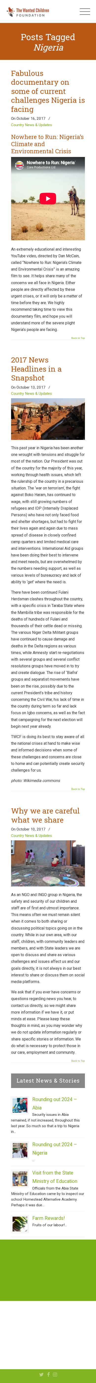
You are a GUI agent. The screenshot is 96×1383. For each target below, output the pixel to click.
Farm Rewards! (48, 1218)
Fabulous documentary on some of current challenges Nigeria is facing (48, 91)
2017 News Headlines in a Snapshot (36, 368)
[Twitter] (41, 1374)
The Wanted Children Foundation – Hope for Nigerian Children (27, 11)
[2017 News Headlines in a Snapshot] (48, 438)
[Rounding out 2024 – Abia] (20, 1105)
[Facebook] (48, 1374)
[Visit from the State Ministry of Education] (20, 1178)
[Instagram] (55, 1374)
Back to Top (78, 338)
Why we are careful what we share (45, 815)
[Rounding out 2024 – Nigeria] (20, 1150)
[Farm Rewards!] (20, 1224)
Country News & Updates (31, 125)
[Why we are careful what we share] (48, 885)
